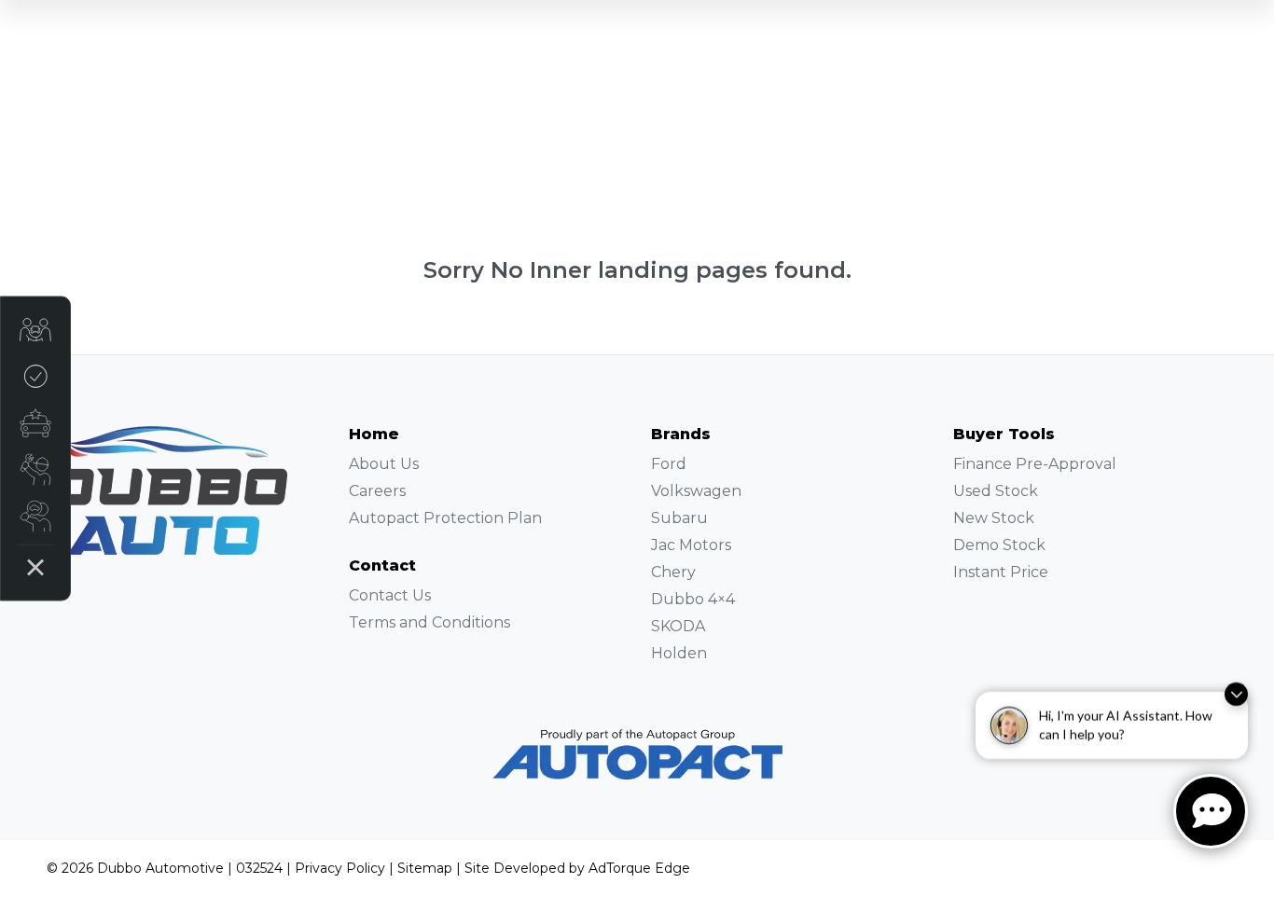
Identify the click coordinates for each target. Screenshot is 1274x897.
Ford (668, 464)
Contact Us (390, 595)
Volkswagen (696, 491)
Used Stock (995, 491)
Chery (673, 572)
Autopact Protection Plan (445, 518)
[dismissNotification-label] (1236, 683)
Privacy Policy (340, 868)
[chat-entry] (1210, 811)
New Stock (993, 518)
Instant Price (1000, 572)
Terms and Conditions (429, 622)
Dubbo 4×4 (693, 599)
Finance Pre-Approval (1034, 464)
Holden (679, 653)
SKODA (678, 626)
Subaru (679, 518)
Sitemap (424, 868)
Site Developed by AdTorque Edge (577, 868)
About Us (384, 464)
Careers (377, 491)
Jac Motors (691, 545)
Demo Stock (999, 545)
